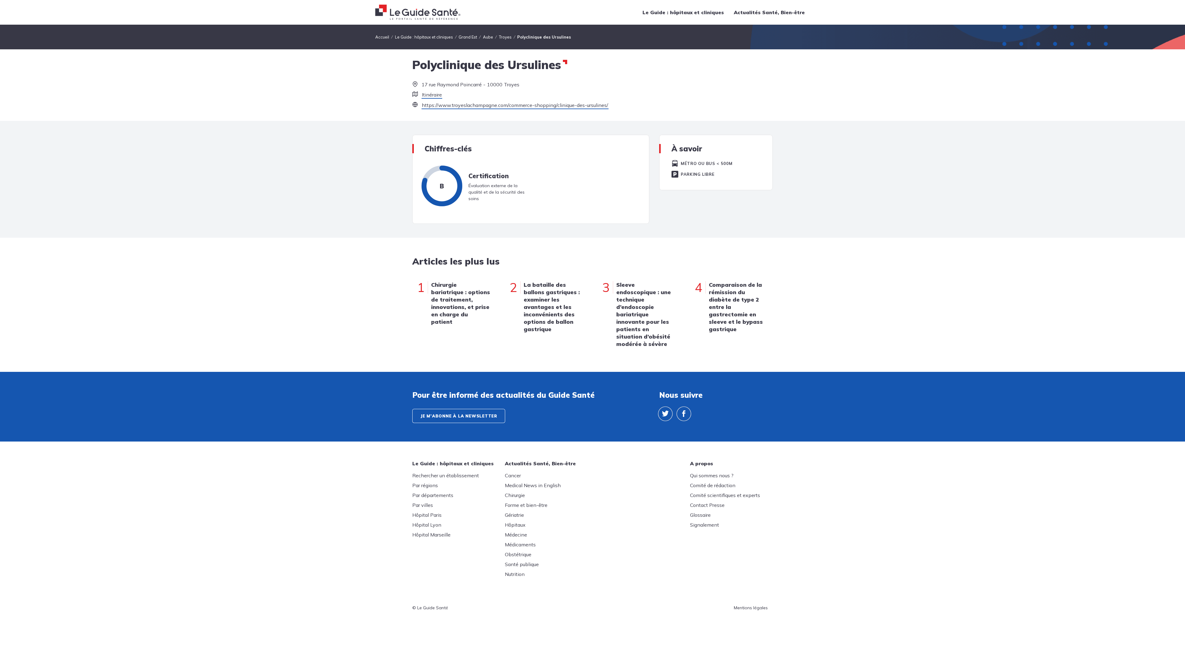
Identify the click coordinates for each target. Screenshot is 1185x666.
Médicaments (520, 544)
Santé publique (522, 564)
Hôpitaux (515, 525)
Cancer (513, 475)
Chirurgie (515, 495)
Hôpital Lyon (426, 525)
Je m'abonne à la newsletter (458, 415)
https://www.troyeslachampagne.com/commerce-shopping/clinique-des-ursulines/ (515, 105)
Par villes (422, 505)
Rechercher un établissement (445, 475)
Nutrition (515, 574)
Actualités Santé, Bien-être (769, 12)
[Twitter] (665, 414)
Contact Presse (707, 505)
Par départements (432, 495)
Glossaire (700, 515)
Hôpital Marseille (431, 535)
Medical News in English (533, 485)
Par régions (425, 485)
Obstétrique (518, 554)
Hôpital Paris (427, 515)
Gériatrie (514, 515)
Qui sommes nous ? (712, 475)
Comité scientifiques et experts (725, 495)
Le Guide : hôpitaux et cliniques (683, 12)
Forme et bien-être (526, 505)
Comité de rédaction (712, 485)
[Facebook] (684, 414)
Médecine (516, 535)
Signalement (704, 525)
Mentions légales (751, 607)
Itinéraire (432, 95)
